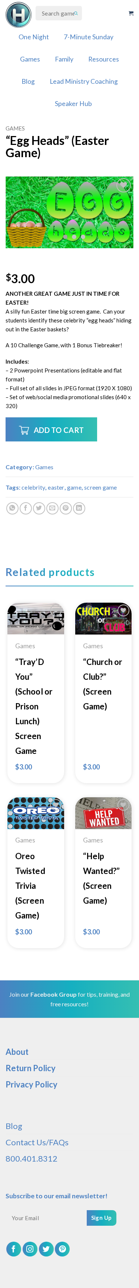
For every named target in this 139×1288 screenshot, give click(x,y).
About (17, 1052)
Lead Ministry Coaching (84, 81)
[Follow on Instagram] (30, 1249)
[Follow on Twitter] (46, 1249)
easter (56, 487)
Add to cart (59, 430)
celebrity (33, 487)
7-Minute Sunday (88, 37)
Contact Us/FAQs (37, 1142)
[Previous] (17, 212)
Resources (103, 59)
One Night (34, 37)
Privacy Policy (31, 1084)
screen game (100, 487)
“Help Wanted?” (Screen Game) (101, 878)
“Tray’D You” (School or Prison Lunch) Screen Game (34, 706)
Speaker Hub (73, 103)
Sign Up (101, 1217)
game (74, 487)
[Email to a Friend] (52, 508)
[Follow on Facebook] (13, 1249)
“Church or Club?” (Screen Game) (103, 684)
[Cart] (131, 13)
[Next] (121, 212)
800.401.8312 (31, 1158)
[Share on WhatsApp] (12, 508)
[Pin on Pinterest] (66, 508)
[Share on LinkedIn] (79, 508)
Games (30, 59)
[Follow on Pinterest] (62, 1249)
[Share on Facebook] (26, 508)
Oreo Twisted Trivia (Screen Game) (30, 885)
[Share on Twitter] (39, 508)
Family (64, 59)
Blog (28, 81)
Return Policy (31, 1068)
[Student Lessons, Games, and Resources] (19, 15)
